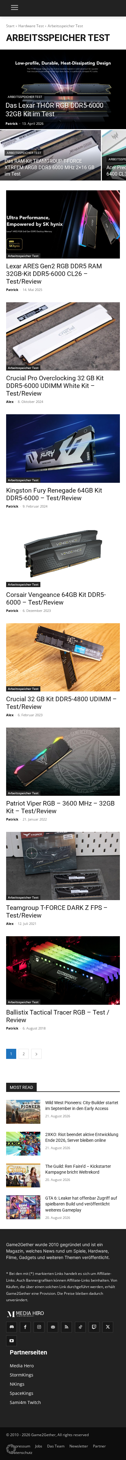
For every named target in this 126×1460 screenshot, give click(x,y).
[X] (107, 1327)
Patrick (12, 289)
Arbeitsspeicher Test (25, 97)
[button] (11, 1449)
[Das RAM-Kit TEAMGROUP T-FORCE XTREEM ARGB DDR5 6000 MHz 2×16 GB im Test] (50, 155)
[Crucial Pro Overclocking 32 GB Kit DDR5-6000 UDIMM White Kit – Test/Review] (63, 336)
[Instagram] (39, 1327)
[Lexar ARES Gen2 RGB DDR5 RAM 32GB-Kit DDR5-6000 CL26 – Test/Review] (63, 224)
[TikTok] (80, 1327)
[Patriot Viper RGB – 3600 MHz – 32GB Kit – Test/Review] (63, 762)
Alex (9, 401)
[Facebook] (25, 1327)
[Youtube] (11, 1340)
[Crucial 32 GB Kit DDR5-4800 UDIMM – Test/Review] (63, 657)
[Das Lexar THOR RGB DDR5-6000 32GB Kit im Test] (63, 89)
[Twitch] (94, 1327)
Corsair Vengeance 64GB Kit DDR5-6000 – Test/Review (56, 598)
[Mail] (52, 1327)
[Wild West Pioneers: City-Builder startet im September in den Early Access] (23, 1112)
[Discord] (11, 1327)
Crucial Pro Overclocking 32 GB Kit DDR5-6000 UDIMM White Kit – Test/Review (55, 385)
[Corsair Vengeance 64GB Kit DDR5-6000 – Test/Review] (63, 553)
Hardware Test (31, 25)
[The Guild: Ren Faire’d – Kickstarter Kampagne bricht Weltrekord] (23, 1175)
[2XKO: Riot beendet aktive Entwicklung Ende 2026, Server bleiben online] (23, 1144)
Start (10, 25)
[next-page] (36, 1054)
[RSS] (66, 1327)
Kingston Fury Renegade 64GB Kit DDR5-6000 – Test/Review (54, 494)
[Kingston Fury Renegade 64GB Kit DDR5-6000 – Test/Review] (63, 448)
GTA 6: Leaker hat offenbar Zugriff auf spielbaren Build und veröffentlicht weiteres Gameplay (81, 1204)
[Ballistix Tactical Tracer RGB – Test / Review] (63, 970)
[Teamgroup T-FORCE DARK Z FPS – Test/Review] (63, 866)
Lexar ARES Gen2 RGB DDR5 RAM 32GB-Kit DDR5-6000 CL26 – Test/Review (54, 274)
